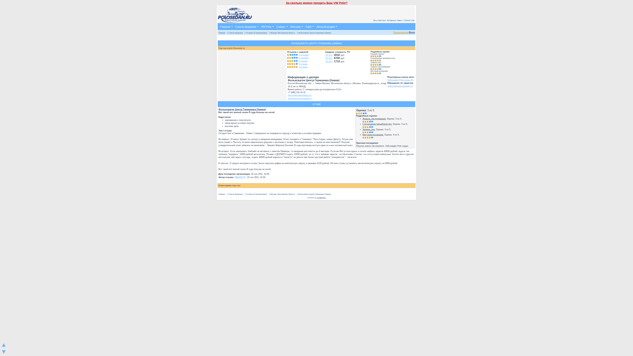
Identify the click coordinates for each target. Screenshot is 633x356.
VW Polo (266, 27)
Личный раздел (325, 27)
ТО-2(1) (328, 58)
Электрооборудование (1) (400, 86)
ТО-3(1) (328, 61)
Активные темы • (395, 20)
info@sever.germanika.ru (300, 98)
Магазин (295, 27)
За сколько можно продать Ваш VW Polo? (316, 3)
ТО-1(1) (328, 55)
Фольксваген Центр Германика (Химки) (242, 109)
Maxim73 (240, 177)
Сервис (281, 27)
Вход (412, 32)
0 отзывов (304, 55)
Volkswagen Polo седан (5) (400, 80)
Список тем (409, 20)
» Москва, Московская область (282, 33)
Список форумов (245, 27)
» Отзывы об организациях (256, 33)
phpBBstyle (321, 198)
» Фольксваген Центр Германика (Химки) (314, 33)
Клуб (308, 27)
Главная (225, 27)
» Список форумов (235, 33)
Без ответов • (379, 20)
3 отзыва (303, 61)
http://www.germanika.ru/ (299, 95)
